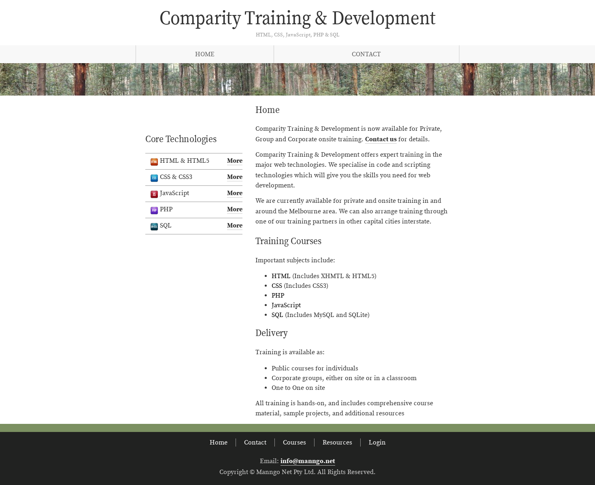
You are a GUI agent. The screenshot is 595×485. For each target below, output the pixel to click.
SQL (277, 315)
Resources (337, 442)
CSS (277, 286)
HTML (281, 276)
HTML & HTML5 (201, 161)
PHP (278, 295)
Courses (294, 442)
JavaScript (286, 305)
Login (377, 442)
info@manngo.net (307, 461)
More (234, 161)
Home (205, 54)
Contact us (381, 139)
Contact (366, 54)
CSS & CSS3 (201, 177)
